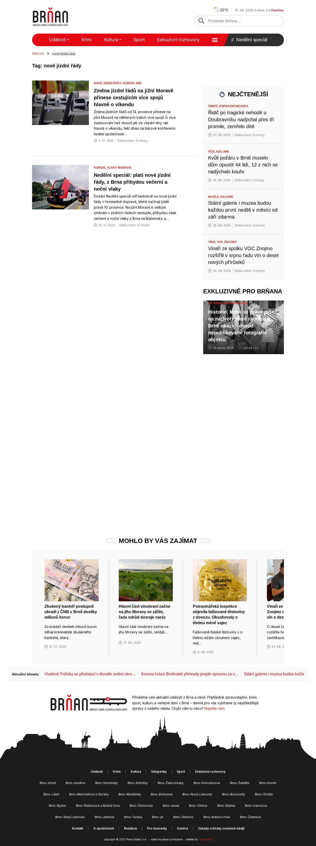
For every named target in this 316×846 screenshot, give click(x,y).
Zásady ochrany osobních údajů (221, 828)
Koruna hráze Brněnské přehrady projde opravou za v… (190, 674)
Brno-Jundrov (75, 783)
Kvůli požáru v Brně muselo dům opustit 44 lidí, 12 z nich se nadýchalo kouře (243, 164)
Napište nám (214, 708)
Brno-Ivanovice (256, 805)
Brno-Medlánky (129, 794)
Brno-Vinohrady (106, 783)
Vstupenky (159, 771)
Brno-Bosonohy (233, 794)
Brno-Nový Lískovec (197, 794)
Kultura (111, 39)
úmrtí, (213, 106)
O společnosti (103, 828)
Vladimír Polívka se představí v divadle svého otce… (90, 674)
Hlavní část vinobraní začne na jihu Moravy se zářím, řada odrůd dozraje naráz (144, 612)
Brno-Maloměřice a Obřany (89, 794)
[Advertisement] (243, 437)
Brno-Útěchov (183, 817)
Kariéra (182, 828)
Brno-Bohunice (162, 794)
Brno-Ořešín (264, 794)
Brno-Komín (267, 783)
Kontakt (77, 828)
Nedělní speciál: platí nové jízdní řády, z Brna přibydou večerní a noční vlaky (132, 182)
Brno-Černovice (141, 805)
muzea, (214, 197)
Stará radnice (236, 303)
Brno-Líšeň (51, 794)
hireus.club (205, 839)
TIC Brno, (216, 303)
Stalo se (38, 53)
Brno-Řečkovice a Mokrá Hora (98, 805)
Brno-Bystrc (57, 805)
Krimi (86, 39)
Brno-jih (157, 817)
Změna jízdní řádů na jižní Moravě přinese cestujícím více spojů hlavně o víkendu (133, 97)
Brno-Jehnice (104, 817)
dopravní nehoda (233, 106)
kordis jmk (132, 83)
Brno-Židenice (250, 817)
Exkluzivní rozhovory (178, 39)
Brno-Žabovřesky (171, 783)
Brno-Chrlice (198, 805)
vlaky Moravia (119, 167)
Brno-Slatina (226, 805)
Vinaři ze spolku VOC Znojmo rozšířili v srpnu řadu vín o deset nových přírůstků (243, 255)
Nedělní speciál (251, 39)
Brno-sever (171, 805)
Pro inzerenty (157, 828)
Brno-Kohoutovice (207, 783)
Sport (139, 39)
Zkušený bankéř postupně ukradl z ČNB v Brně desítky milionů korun (70, 612)
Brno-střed (48, 783)
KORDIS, (100, 167)
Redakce (130, 828)
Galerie (226, 197)
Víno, (212, 242)
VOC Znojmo (227, 242)
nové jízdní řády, (108, 83)
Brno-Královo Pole (216, 817)
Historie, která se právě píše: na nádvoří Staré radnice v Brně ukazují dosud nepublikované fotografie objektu (242, 325)
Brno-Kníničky (138, 783)
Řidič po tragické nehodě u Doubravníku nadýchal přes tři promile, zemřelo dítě (241, 119)
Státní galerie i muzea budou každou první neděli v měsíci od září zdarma (242, 210)
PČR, (212, 151)
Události (57, 39)
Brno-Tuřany (133, 817)
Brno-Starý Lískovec (70, 817)
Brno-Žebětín (239, 783)
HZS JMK (222, 151)
